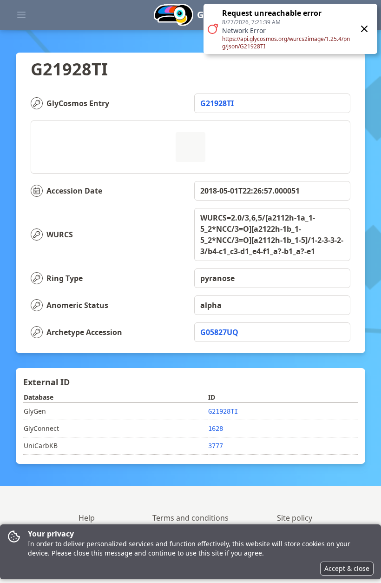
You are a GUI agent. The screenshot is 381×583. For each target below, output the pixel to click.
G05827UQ (219, 332)
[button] (290, 29)
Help (87, 518)
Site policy (294, 518)
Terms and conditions (190, 518)
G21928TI (217, 103)
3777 (215, 445)
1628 (215, 428)
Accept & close (346, 568)
